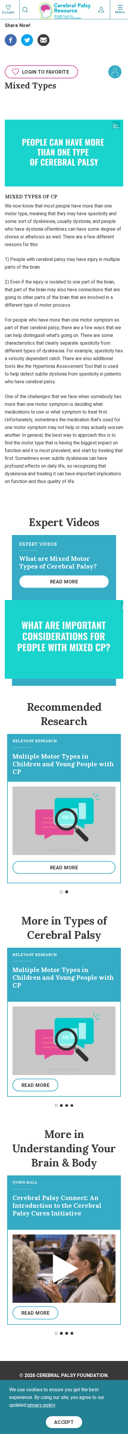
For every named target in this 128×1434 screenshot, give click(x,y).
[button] (61, 891)
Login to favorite (45, 72)
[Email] (43, 38)
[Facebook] (11, 38)
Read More (64, 581)
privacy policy (41, 1405)
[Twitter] (27, 38)
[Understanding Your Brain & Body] (115, 72)
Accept (64, 1422)
